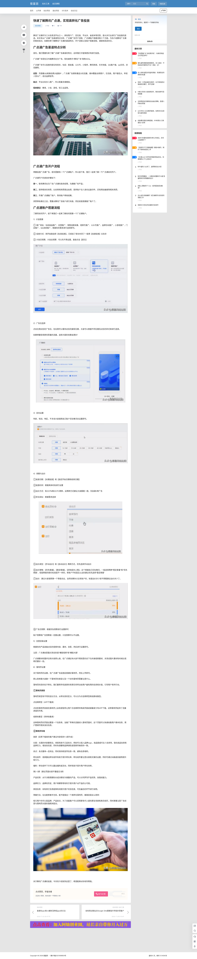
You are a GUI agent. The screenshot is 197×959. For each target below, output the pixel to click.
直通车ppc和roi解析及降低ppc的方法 (51, 911)
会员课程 (56, 4)
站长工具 (45, 4)
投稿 (164, 10)
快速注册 (162, 4)
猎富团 (45, 955)
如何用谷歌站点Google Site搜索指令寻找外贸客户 (105, 911)
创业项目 (38, 26)
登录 (153, 4)
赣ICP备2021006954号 (58, 955)
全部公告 (150, 41)
